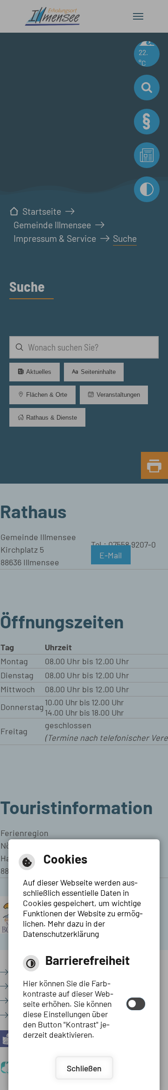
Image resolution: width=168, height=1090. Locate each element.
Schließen (84, 1068)
